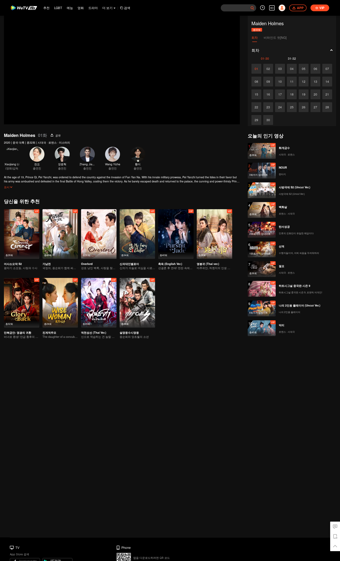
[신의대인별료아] (137, 234)
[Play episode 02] (268, 69)
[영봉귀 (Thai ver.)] (214, 234)
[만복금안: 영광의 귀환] (21, 303)
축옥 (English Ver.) (170, 264)
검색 (127, 8)
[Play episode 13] (315, 81)
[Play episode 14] (327, 81)
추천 (46, 8)
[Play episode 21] (327, 94)
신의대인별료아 (129, 264)
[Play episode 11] (292, 81)
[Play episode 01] (256, 69)
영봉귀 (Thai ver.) (208, 264)
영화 (81, 8)
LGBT (58, 8)
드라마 (93, 8)
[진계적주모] (60, 303)
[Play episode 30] (268, 120)
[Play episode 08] (256, 81)
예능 (70, 8)
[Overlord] (98, 234)
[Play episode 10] (280, 81)
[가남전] (60, 234)
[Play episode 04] (292, 69)
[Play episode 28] (327, 107)
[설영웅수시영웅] (137, 303)
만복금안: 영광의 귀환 (17, 332)
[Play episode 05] (304, 69)
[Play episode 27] (315, 107)
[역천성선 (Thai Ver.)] (98, 303)
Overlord (87, 264)
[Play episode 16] (268, 94)
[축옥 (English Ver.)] (176, 234)
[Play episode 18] (292, 94)
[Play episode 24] (280, 107)
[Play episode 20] (315, 94)
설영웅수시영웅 (129, 332)
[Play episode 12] (304, 81)
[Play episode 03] (280, 69)
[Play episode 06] (315, 69)
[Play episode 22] (256, 107)
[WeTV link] (24, 8)
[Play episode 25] (292, 107)
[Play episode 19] (304, 94)
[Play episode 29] (256, 120)
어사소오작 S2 (13, 264)
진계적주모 (49, 332)
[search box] (252, 8)
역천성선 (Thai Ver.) (93, 332)
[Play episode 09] (268, 81)
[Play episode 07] (327, 69)
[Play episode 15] (256, 94)
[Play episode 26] (304, 107)
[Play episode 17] (280, 94)
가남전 (46, 264)
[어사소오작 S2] (21, 234)
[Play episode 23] (268, 107)
